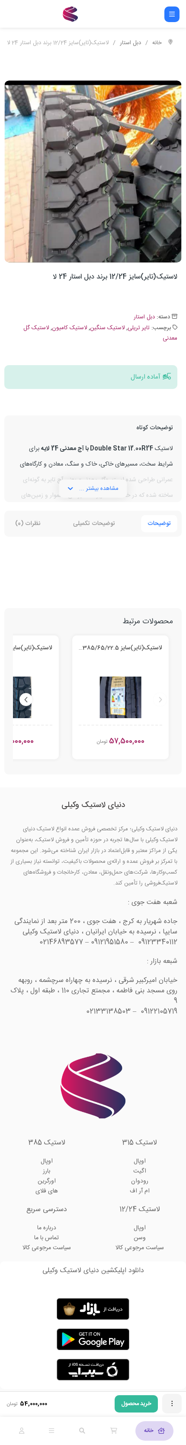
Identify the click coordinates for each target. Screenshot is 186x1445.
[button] (168, 251)
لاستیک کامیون (69, 328)
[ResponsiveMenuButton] (172, 14)
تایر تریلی (139, 328)
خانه (157, 43)
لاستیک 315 (139, 1143)
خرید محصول (136, 1404)
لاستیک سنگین (107, 328)
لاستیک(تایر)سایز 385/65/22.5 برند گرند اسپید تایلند (120, 648)
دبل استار (130, 43)
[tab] (154, 1431)
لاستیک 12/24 (139, 1209)
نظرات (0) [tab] (27, 523)
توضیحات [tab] (159, 523)
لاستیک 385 (46, 1143)
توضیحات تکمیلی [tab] (94, 523)
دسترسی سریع (46, 1209)
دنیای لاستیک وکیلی (93, 805)
